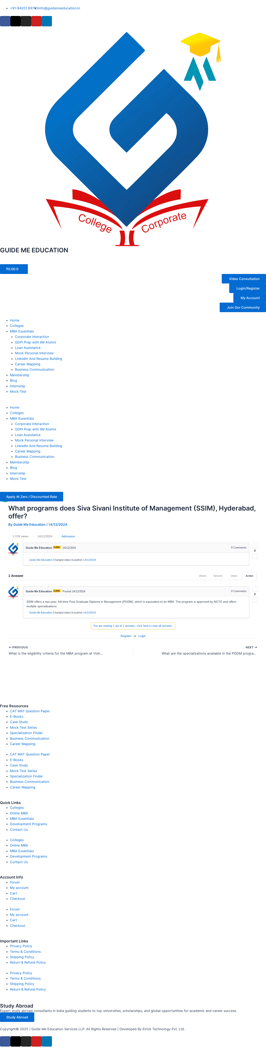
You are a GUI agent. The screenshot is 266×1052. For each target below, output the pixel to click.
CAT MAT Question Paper (30, 711)
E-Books (16, 716)
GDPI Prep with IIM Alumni (35, 342)
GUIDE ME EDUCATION (34, 250)
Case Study (19, 722)
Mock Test (18, 391)
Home (14, 320)
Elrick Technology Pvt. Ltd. (164, 1029)
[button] (133, 401)
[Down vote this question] (255, 556)
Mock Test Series (23, 727)
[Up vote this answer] (255, 589)
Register (126, 636)
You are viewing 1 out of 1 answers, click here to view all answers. (133, 625)
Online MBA (19, 813)
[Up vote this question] (255, 545)
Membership (19, 375)
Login (142, 636)
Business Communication (34, 369)
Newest (218, 575)
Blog (13, 380)
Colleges (17, 326)
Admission (68, 536)
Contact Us (19, 829)
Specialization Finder (26, 733)
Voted (234, 575)
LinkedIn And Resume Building (38, 359)
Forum (15, 882)
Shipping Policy (22, 957)
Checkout (17, 899)
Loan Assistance (28, 348)
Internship (17, 386)
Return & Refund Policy (28, 962)
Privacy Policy (21, 946)
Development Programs (28, 824)
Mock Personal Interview (34, 353)
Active (249, 575)
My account (19, 888)
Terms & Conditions (25, 951)
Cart (13, 893)
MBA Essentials (22, 331)
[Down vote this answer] (255, 600)
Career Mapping (27, 364)
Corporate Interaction (32, 337)
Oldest (202, 575)
